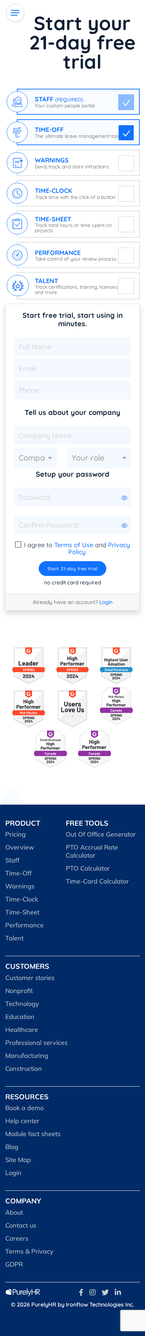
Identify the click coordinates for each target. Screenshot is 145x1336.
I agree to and (77, 549)
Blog (11, 1147)
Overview (19, 847)
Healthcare (21, 1030)
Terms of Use (73, 545)
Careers (17, 1238)
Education (19, 1017)
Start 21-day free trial (72, 568)
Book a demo (24, 1108)
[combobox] (35, 458)
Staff (12, 860)
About (14, 1212)
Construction (23, 1069)
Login (106, 602)
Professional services (36, 1043)
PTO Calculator (88, 868)
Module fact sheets (33, 1134)
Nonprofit (19, 991)
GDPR (14, 1264)
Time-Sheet (22, 912)
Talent (14, 938)
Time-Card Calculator (97, 881)
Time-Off (18, 873)
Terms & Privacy (29, 1251)
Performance (24, 925)
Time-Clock (21, 899)
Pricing (15, 834)
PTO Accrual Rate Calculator (92, 851)
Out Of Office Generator (101, 834)
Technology (22, 1004)
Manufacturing (26, 1056)
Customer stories (30, 978)
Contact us (20, 1225)
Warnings (19, 886)
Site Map (18, 1160)
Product (22, 823)
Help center (22, 1121)
